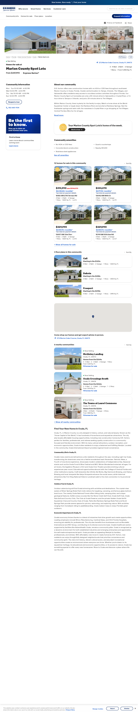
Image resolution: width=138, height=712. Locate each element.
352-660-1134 (13, 108)
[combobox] (120, 9)
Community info (12, 16)
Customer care (59, 9)
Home (8, 57)
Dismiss (126, 708)
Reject (112, 708)
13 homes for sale (90, 415)
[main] (69, 366)
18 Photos (122, 57)
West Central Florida (24, 57)
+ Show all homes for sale (65, 245)
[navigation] (27, 57)
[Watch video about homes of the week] (62, 127)
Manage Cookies (98, 709)
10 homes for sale (90, 366)
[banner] (69, 2)
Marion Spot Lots (43, 57)
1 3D (130, 57)
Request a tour (14, 102)
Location (48, 16)
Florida (14, 57)
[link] (30, 40)
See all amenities (61, 155)
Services (47, 9)
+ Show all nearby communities (67, 422)
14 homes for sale (90, 391)
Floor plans (38, 16)
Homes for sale (26, 16)
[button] (122, 16)
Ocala (34, 57)
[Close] (135, 708)
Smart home (36, 9)
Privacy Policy (70, 710)
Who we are (23, 9)
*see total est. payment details (66, 192)
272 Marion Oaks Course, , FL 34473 (115, 62)
